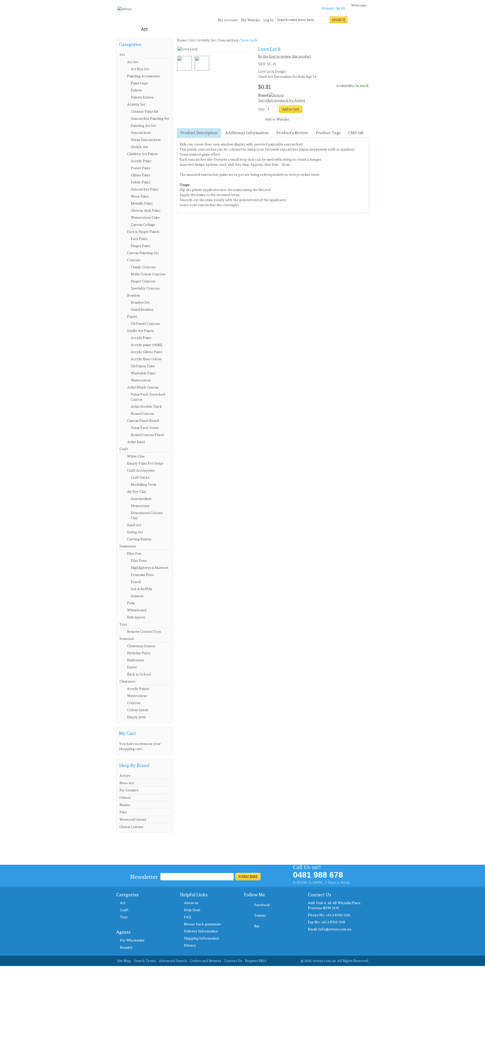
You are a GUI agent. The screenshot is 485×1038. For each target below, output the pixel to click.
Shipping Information (201, 938)
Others (125, 797)
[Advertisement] (151, 1001)
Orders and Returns (205, 961)
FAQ (187, 917)
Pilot (123, 812)
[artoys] (124, 10)
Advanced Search (173, 961)
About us (191, 903)
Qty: (261, 109)
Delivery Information (201, 931)
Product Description (198, 132)
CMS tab (355, 132)
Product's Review (292, 132)
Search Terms (145, 961)
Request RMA (255, 961)
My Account (228, 20)
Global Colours (131, 827)
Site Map (124, 961)
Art (122, 903)
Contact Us (233, 961)
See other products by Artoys (281, 100)
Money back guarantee (202, 924)
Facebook (262, 905)
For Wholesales (132, 940)
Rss (256, 926)
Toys (124, 917)
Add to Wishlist (277, 119)
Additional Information (247, 132)
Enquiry (126, 947)
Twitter (260, 915)
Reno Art (126, 783)
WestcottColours (132, 819)
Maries (124, 805)
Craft (124, 910)
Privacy (190, 945)
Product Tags (328, 132)
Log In (268, 20)
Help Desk (192, 910)
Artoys (124, 776)
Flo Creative (128, 790)
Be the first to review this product (284, 56)
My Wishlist (250, 20)
